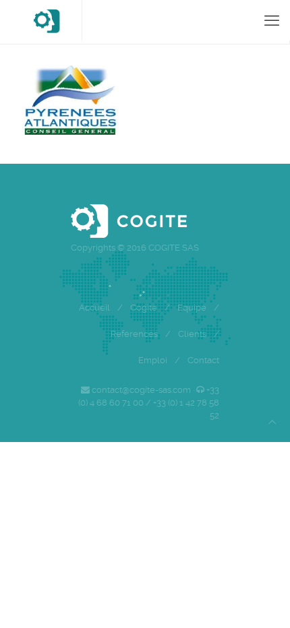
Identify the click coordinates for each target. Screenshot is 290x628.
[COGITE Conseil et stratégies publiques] (46, 20)
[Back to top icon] (272, 422)
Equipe (191, 308)
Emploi (152, 360)
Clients (192, 334)
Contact (203, 360)
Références (134, 334)
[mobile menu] (271, 20)
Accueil (94, 308)
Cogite (143, 308)
